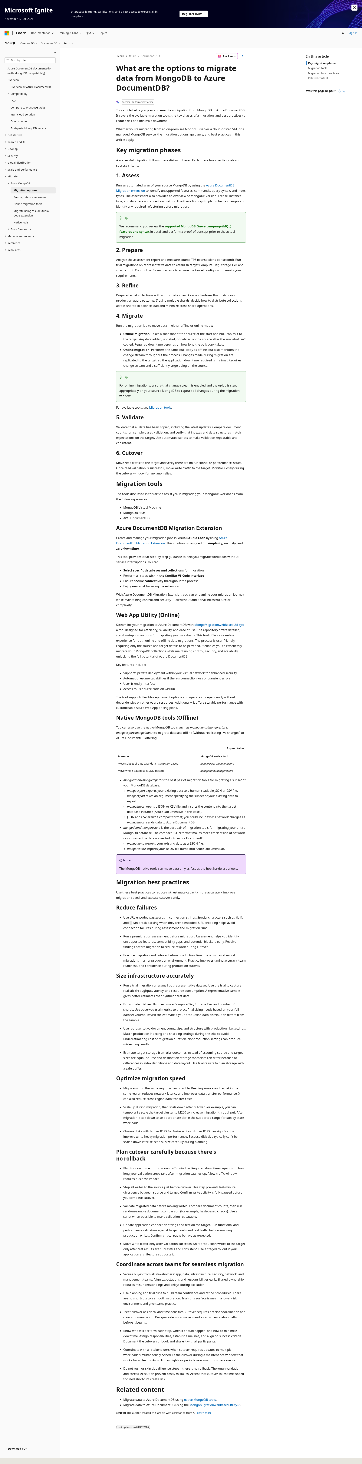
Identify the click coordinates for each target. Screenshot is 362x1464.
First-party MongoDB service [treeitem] (28, 128)
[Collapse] (55, 53)
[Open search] (343, 33)
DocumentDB (149, 56)
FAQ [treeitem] (13, 100)
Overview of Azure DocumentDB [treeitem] (31, 87)
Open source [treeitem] (19, 121)
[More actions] (242, 56)
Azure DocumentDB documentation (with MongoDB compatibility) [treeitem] (30, 71)
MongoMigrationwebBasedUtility (218, 625)
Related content (318, 78)
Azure (132, 56)
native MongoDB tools (200, 1400)
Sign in (353, 33)
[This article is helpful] (339, 91)
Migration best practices (323, 73)
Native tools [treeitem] (21, 222)
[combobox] (30, 60)
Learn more (204, 1413)
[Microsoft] (7, 33)
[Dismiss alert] (354, 8)
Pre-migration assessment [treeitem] (30, 197)
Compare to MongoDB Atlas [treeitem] (28, 107)
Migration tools (160, 407)
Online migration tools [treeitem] (28, 204)
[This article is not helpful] (344, 91)
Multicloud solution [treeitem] (23, 114)
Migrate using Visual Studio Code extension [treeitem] (31, 213)
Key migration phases (322, 63)
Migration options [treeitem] (25, 190)
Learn (120, 56)
